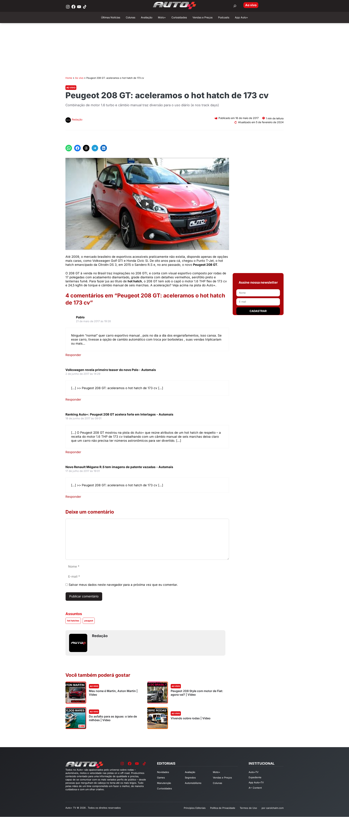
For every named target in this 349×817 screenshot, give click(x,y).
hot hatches (73, 620)
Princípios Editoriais (195, 807)
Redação (77, 119)
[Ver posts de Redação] (68, 120)
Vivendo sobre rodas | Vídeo (190, 718)
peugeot (88, 620)
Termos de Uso (248, 807)
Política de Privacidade (222, 807)
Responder (73, 355)
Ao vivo (250, 5)
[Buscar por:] (235, 6)
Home (68, 77)
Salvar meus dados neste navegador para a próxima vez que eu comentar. (123, 585)
